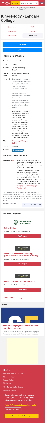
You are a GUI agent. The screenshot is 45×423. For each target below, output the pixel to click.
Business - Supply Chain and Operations (19, 281)
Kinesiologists (18, 150)
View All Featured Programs (14, 298)
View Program (22, 236)
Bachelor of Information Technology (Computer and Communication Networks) (21, 255)
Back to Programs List (32, 205)
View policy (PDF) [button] (13, 409)
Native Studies (10, 228)
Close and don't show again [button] (22, 416)
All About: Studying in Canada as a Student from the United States (21, 326)
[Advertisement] (22, 351)
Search (37, 3)
